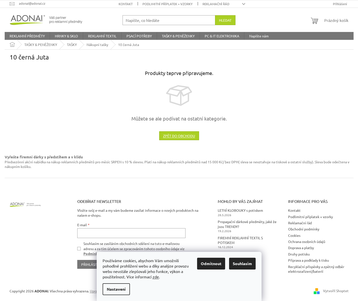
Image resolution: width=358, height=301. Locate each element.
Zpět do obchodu (179, 136)
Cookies (294, 235)
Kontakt (126, 4)
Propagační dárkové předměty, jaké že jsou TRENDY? (247, 223)
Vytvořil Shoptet (336, 290)
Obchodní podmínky (303, 229)
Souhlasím (242, 263)
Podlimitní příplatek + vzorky (167, 4)
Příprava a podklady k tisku (308, 260)
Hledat (225, 20)
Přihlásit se (91, 264)
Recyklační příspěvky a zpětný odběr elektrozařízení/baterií (316, 268)
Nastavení (116, 289)
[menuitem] (27, 36)
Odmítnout (211, 263)
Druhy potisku (299, 254)
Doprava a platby (301, 247)
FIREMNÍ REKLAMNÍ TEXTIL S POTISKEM (240, 240)
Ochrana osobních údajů (306, 241)
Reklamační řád (215, 4)
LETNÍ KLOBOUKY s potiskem (240, 210)
